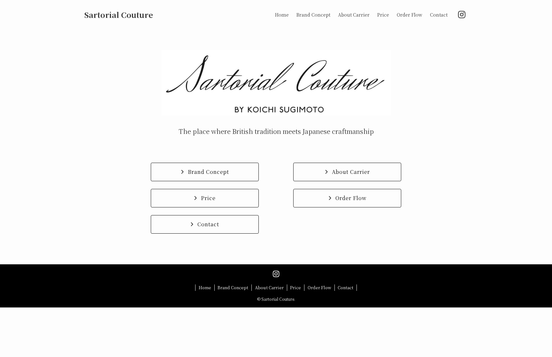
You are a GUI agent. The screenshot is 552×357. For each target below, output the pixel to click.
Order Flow (319, 287)
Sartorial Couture (118, 15)
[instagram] (461, 14)
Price (295, 287)
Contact (345, 287)
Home (205, 287)
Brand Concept (233, 287)
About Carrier (269, 287)
